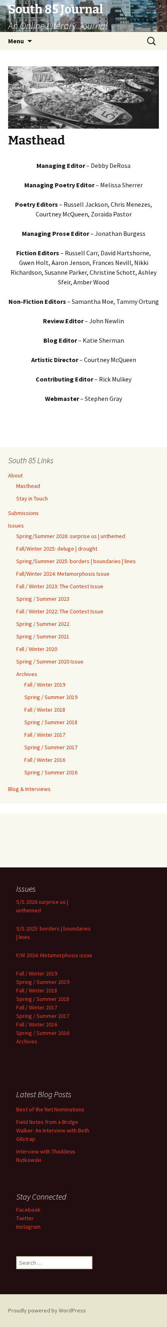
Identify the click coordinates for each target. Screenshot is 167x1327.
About (15, 475)
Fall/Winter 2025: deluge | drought (56, 548)
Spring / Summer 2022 (42, 623)
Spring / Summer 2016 (50, 772)
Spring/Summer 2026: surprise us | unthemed (70, 536)
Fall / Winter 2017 (44, 734)
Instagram (28, 1226)
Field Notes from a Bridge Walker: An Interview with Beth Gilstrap (52, 1130)
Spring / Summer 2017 (50, 747)
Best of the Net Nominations (50, 1109)
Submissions (23, 513)
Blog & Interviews (29, 789)
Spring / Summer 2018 (50, 722)
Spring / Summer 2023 (42, 598)
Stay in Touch (32, 498)
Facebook (28, 1209)
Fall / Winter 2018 (44, 709)
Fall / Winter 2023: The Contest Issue (59, 586)
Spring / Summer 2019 (50, 697)
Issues (16, 525)
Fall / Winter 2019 (44, 684)
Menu (16, 41)
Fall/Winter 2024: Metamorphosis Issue (62, 573)
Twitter (25, 1218)
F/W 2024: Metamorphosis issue (54, 955)
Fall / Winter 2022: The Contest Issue (59, 611)
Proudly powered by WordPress (47, 1310)
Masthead (28, 486)
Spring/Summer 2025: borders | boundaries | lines (76, 561)
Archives (26, 674)
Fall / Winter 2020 (36, 649)
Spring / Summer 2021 (42, 636)
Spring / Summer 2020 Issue (50, 661)
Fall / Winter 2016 (44, 759)
